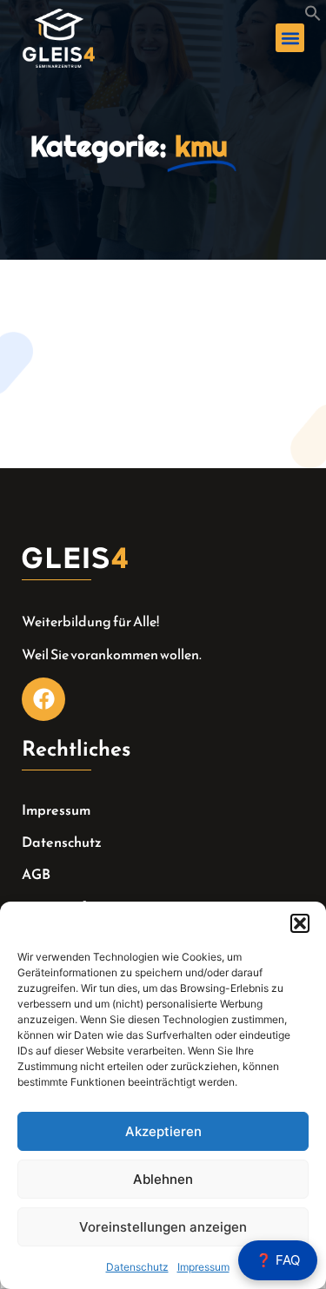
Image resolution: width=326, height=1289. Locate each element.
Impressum (203, 1266)
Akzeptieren (163, 1131)
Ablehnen (163, 1179)
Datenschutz (137, 1266)
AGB (36, 873)
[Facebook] (43, 699)
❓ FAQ (278, 1260)
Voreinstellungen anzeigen (163, 1227)
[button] (300, 923)
